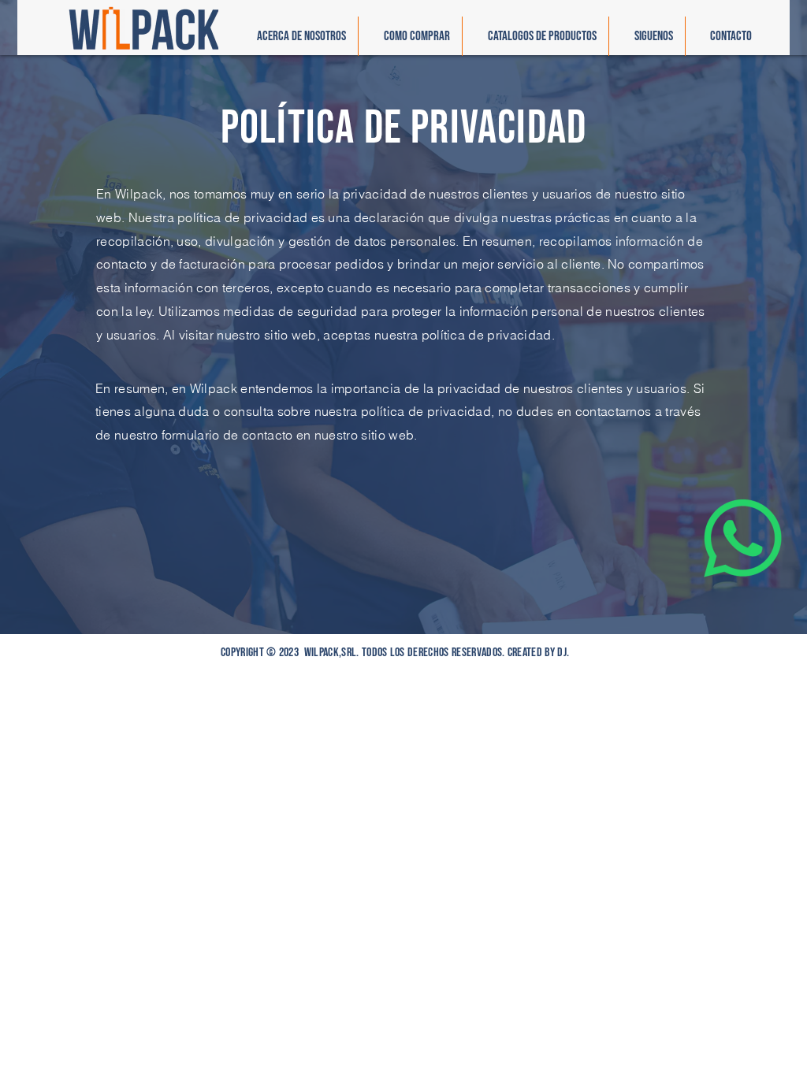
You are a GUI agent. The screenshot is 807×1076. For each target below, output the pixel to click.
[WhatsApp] (742, 538)
